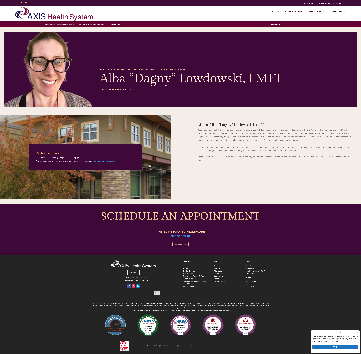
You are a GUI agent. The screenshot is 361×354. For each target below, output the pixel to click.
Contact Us (250, 273)
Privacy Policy (153, 346)
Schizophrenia (188, 273)
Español (23, 3)
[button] (357, 333)
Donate (133, 272)
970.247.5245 (141, 278)
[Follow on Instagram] (133, 286)
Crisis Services (220, 266)
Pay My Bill (326, 3)
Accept (335, 347)
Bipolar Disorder (189, 271)
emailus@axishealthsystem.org (134, 281)
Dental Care (219, 279)
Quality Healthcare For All (256, 271)
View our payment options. (104, 161)
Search (338, 3)
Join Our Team (336, 11)
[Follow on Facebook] (129, 286)
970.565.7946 (180, 236)
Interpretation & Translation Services (192, 346)
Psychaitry (218, 268)
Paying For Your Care (254, 284)
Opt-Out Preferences (168, 346)
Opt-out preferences (334, 351)
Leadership (250, 268)
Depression (187, 266)
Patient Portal (251, 282)
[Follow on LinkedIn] (138, 286)
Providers (250, 266)
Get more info (180, 244)
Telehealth (218, 273)
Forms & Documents (254, 287)
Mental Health (188, 286)
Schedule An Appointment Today (118, 90)
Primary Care (219, 281)
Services (275, 11)
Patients (287, 11)
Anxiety (186, 268)
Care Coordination (221, 276)
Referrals (299, 11)
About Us (321, 11)
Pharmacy (218, 271)
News (310, 11)
